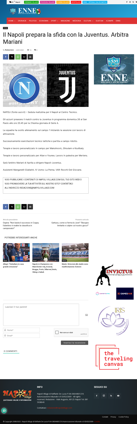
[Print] (30, 57)
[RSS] (111, 396)
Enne (5, 28)
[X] (133, 2)
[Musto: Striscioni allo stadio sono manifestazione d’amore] (75, 252)
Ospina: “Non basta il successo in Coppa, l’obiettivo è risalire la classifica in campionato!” (21, 226)
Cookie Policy (124, 417)
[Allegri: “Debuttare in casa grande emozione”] (16, 252)
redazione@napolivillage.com (59, 408)
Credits (97, 421)
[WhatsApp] (18, 57)
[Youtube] (118, 396)
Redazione (9, 50)
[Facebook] (126, 2)
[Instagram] (130, 2)
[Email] (24, 57)
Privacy (113, 417)
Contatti (105, 417)
